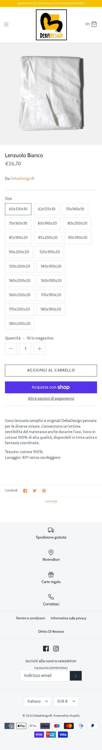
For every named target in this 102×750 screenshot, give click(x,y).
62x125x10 (46, 209)
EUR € (62, 701)
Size (8, 198)
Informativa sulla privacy (68, 618)
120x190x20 (49, 252)
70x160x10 (18, 223)
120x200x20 (19, 266)
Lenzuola (51, 501)
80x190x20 (47, 223)
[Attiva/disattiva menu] (6, 24)
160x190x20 (51, 280)
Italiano (34, 701)
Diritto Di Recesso (51, 631)
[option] (51, 94)
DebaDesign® (22, 178)
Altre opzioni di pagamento (51, 399)
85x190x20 (18, 237)
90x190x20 (77, 237)
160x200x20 (19, 295)
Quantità (29, 338)
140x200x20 (19, 280)
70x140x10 (75, 209)
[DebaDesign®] (51, 24)
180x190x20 (50, 309)
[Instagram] (56, 648)
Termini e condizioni (30, 618)
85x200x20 (48, 237)
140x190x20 (51, 266)
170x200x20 (19, 309)
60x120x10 (18, 209)
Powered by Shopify (66, 716)
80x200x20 (77, 223)
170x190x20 (51, 295)
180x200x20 (19, 323)
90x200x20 (19, 252)
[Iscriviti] (76, 676)
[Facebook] (46, 648)
